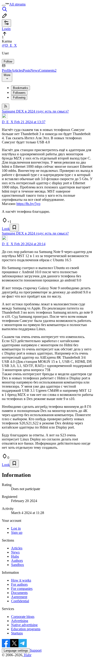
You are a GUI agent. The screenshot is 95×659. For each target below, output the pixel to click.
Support (36, 650)
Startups (17, 633)
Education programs (25, 629)
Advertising (19, 621)
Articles (17, 70)
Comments (47, 70)
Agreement (19, 597)
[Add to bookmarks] (14, 227)
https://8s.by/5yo (28, 204)
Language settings (16, 650)
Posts (26, 70)
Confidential (20, 601)
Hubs (15, 556)
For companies (22, 589)
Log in (16, 528)
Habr (27, 655)
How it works (21, 580)
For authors (19, 584)
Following (19, 97)
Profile (7, 70)
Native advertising (24, 625)
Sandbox (17, 565)
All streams (17, 4)
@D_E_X (9, 45)
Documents (19, 593)
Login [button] (6, 29)
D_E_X (7, 122)
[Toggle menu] (4, 5)
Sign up (16, 532)
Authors (17, 560)
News (34, 70)
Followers (19, 92)
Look (6, 229)
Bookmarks (20, 88)
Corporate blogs (22, 617)
